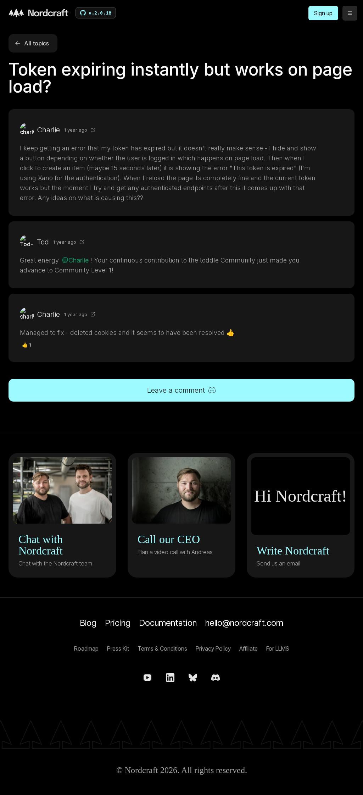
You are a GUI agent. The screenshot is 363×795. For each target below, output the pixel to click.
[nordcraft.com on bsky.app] (192, 677)
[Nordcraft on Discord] (215, 677)
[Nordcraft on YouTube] (147, 677)
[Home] (38, 13)
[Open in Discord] (93, 130)
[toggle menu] (349, 13)
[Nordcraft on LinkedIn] (170, 677)
